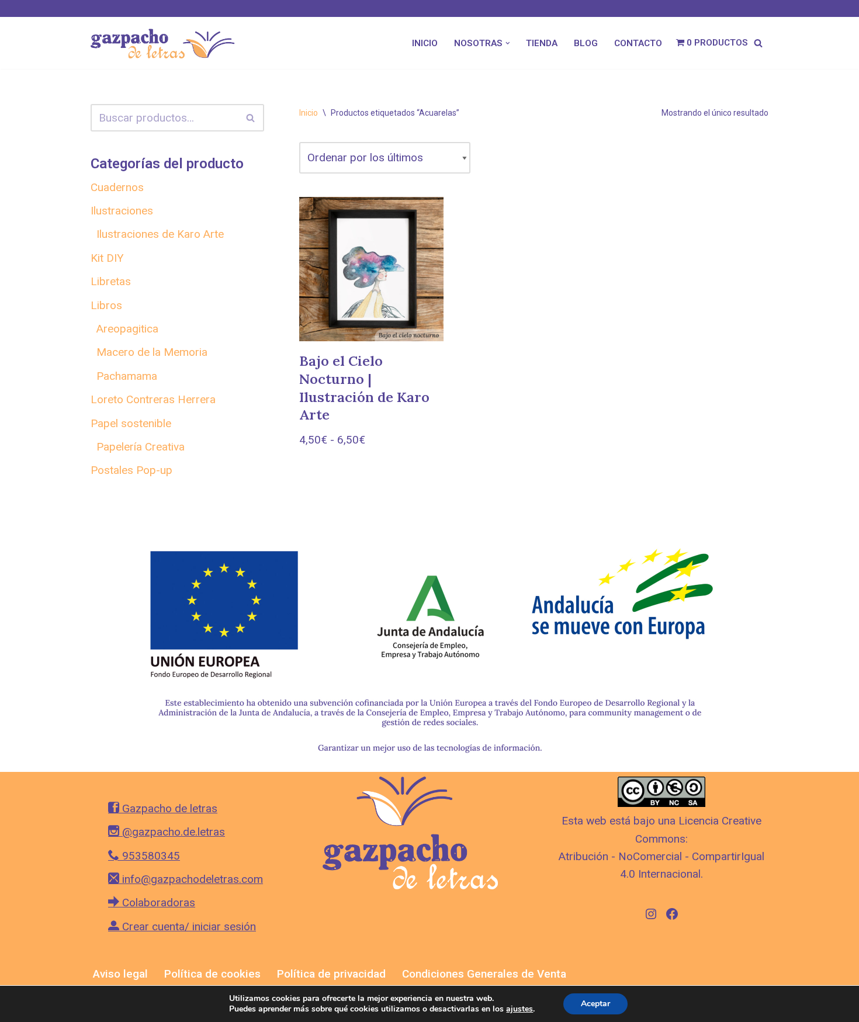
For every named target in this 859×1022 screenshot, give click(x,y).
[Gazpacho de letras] (167, 42)
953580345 (149, 855)
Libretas (111, 281)
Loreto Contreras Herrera (153, 399)
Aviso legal (120, 974)
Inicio (425, 43)
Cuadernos (117, 187)
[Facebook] (672, 914)
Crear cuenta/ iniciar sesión (187, 926)
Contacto (638, 43)
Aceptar (595, 1003)
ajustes (519, 1009)
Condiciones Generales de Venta (484, 974)
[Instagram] (651, 914)
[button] (507, 43)
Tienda (541, 43)
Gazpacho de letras (168, 808)
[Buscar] (758, 43)
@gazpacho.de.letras (172, 832)
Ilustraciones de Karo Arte (160, 234)
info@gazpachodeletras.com (191, 879)
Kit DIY (107, 258)
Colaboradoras (157, 902)
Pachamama (126, 376)
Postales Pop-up (131, 470)
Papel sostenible (131, 423)
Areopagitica (127, 328)
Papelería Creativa (140, 446)
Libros (106, 305)
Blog (586, 43)
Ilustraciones (122, 210)
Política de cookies (212, 974)
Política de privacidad (331, 974)
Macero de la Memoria (151, 352)
